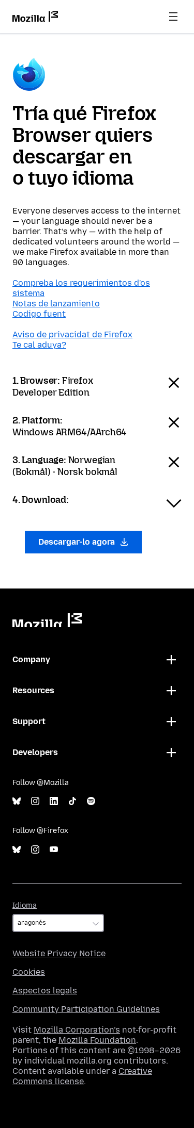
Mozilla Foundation (97, 1040)
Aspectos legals (44, 990)
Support (29, 721)
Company (31, 659)
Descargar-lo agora (77, 542)
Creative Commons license (82, 1076)
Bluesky (16, 801)
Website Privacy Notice (59, 953)
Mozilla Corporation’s (77, 1030)
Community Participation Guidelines (86, 1009)
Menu (173, 16)
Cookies (28, 972)
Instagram (35, 801)
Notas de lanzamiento (56, 303)
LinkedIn (54, 801)
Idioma (24, 905)
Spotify (91, 801)
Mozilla (47, 620)
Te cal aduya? (39, 345)
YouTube (54, 849)
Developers (35, 752)
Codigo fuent (39, 314)
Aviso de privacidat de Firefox (72, 334)
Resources (33, 690)
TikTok (72, 801)
